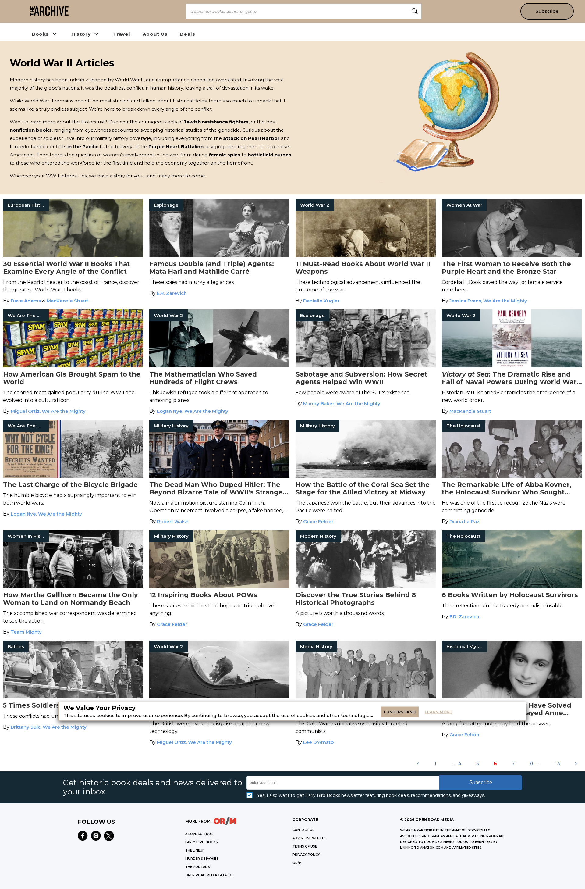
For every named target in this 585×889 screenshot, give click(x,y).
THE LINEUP (195, 850)
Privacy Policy (306, 855)
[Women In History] (73, 586)
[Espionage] (219, 255)
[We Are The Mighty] (73, 366)
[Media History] (366, 697)
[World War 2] (366, 255)
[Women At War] (512, 255)
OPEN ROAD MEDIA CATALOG (209, 875)
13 (557, 763)
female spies (224, 155)
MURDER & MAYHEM (201, 859)
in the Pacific (82, 146)
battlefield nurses (269, 155)
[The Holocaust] (512, 476)
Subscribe (547, 11)
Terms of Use (304, 846)
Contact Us (303, 830)
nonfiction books (31, 130)
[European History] (73, 255)
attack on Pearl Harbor (251, 138)
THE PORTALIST (198, 867)
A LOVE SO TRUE (199, 834)
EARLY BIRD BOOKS (201, 842)
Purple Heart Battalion (176, 146)
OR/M (297, 863)
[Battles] (73, 697)
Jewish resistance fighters (216, 122)
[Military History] (219, 476)
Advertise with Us (309, 838)
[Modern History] (366, 586)
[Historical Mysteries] (512, 697)
